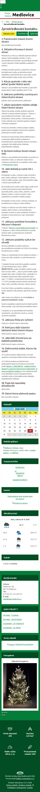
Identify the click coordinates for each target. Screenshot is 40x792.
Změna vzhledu (12, 785)
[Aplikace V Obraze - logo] (13, 448)
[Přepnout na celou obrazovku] (4, 712)
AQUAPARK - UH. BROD (12, 628)
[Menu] (3, 2)
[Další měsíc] (25, 409)
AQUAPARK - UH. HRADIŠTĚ (13, 624)
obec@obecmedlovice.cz (12, 599)
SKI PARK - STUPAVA (11, 615)
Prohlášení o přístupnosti (16, 788)
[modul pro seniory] (20, 503)
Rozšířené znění (23, 34)
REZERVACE (20, 467)
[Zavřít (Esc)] (2, 712)
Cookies (30, 788)
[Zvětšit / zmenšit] (6, 712)
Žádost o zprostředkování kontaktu (22, 228)
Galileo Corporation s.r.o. (25, 779)
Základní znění (8, 34)
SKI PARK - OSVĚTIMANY (12, 619)
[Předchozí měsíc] (14, 409)
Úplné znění (34, 34)
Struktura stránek (24, 785)
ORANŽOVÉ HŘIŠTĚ (20, 480)
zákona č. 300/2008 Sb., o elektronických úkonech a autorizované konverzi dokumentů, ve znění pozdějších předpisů (19, 368)
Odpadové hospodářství (24, 644)
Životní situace (17, 22)
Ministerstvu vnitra (11, 165)
